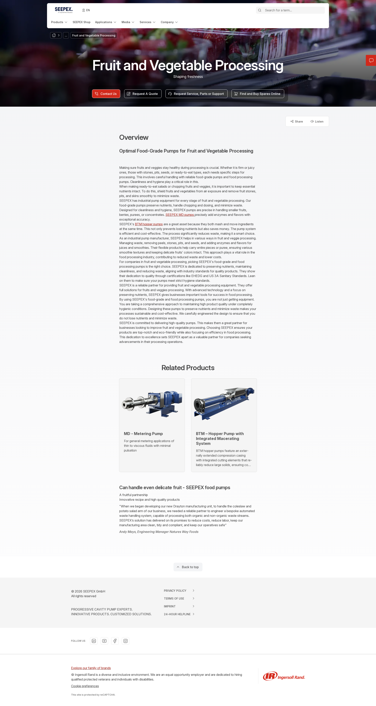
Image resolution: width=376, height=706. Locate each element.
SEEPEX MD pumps (180, 215)
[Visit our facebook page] (115, 641)
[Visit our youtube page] (104, 641)
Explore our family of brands (91, 668)
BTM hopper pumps (149, 224)
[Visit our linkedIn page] (94, 641)
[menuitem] (59, 22)
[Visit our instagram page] (125, 641)
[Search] (259, 10)
